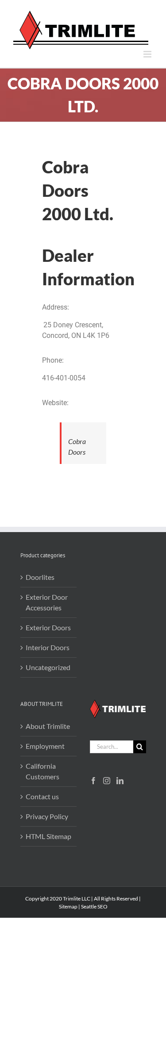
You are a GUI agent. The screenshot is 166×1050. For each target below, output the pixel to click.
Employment (45, 746)
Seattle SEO (94, 906)
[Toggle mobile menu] (148, 54)
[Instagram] (106, 780)
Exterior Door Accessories (47, 602)
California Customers (42, 771)
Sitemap (68, 906)
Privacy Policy (47, 816)
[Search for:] (111, 745)
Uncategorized (48, 667)
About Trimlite (48, 726)
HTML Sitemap (48, 836)
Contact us (42, 796)
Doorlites (40, 577)
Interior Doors (47, 647)
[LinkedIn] (120, 780)
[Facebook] (93, 780)
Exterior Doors (48, 627)
